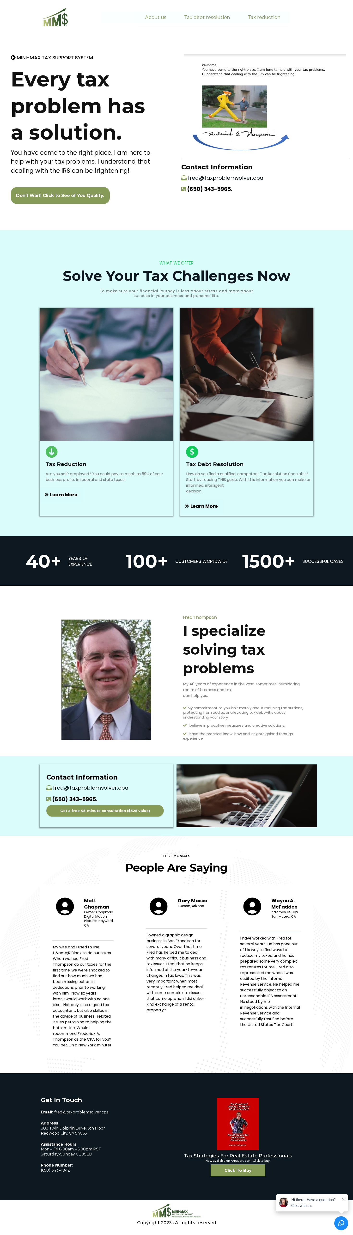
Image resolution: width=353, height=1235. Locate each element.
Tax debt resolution (207, 17)
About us (155, 17)
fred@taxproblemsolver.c (79, 1112)
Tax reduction (264, 17)
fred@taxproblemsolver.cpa (225, 178)
